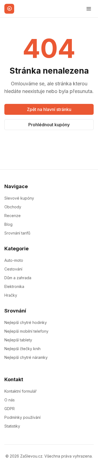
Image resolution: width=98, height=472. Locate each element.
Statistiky (12, 426)
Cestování (13, 269)
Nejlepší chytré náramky (26, 357)
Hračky (10, 295)
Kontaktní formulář (20, 391)
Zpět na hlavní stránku (49, 109)
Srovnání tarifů (17, 233)
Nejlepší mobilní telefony (26, 331)
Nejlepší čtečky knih (22, 348)
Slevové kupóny (19, 198)
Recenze (12, 215)
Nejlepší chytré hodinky (25, 322)
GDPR (9, 408)
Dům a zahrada (17, 277)
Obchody (12, 207)
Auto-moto (13, 260)
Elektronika (14, 286)
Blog (8, 224)
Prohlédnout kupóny (49, 124)
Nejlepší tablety (18, 340)
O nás (9, 400)
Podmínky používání (22, 417)
